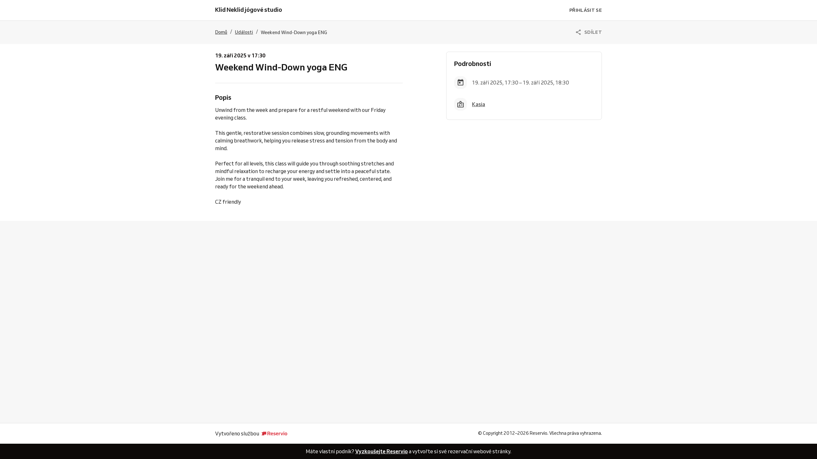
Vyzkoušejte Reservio (381, 451)
